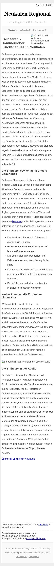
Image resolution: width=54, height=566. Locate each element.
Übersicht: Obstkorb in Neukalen (18, 459)
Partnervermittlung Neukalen (25, 548)
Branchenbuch (40, 30)
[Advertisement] (27, 492)
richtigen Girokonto (36, 538)
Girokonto (44, 548)
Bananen (17, 221)
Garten (37, 552)
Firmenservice (25, 552)
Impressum (34, 556)
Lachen (45, 552)
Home (7, 548)
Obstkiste (43, 524)
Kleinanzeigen (11, 552)
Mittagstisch (25, 30)
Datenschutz (21, 556)
